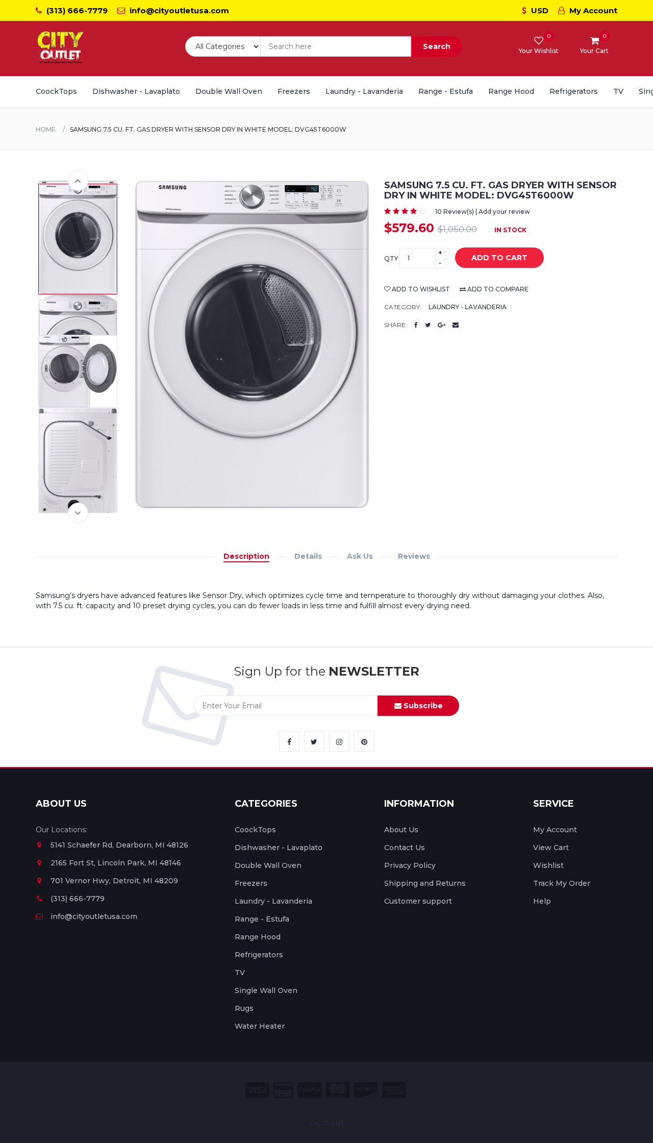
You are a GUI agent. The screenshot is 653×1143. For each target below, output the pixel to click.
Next (78, 513)
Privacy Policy (410, 865)
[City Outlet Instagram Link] (339, 741)
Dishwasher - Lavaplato (136, 91)
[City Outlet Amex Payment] (394, 1090)
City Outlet (327, 1123)
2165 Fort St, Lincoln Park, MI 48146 (116, 862)
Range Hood (511, 91)
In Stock (510, 230)
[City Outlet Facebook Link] (289, 741)
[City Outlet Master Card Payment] (337, 1090)
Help (542, 901)
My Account (592, 10)
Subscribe (422, 705)
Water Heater (260, 1026)
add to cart (499, 257)
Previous (78, 180)
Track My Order (561, 883)
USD (538, 10)
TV (618, 91)
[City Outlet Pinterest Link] (364, 741)
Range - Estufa (445, 91)
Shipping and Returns (425, 883)
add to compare (497, 289)
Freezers (294, 91)
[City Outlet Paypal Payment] (309, 1090)
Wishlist (548, 865)
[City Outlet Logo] (61, 48)
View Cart (551, 847)
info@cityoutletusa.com (178, 10)
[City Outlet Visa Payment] (257, 1090)
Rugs (244, 1008)
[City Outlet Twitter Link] (314, 741)
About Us (401, 829)
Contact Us (404, 847)
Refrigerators (573, 91)
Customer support (418, 901)
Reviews (414, 556)
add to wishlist (420, 289)
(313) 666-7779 (76, 10)
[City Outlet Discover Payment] (366, 1090)
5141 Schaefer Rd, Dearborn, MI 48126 (119, 845)
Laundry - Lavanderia (364, 91)
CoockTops (56, 91)
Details (308, 556)
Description (246, 556)
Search (436, 46)
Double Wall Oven (228, 91)
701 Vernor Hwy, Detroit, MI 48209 (114, 880)
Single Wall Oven (266, 990)
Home (46, 129)
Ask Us (360, 556)
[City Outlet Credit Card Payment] (283, 1090)
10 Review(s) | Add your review (482, 211)
